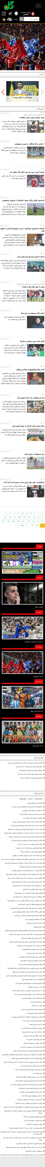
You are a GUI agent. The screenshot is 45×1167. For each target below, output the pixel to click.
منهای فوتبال (22, 799)
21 (33, 521)
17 (10, 517)
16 (15, 517)
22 (29, 521)
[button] (3, 92)
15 (19, 517)
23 (24, 521)
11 (38, 517)
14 (24, 517)
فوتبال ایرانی (38, 799)
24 (19, 521)
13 (29, 517)
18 (5, 517)
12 (34, 517)
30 (33, 525)
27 (3, 521)
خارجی (30, 799)
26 (8, 521)
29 (37, 525)
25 (13, 521)
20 (38, 521)
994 (22, 525)
